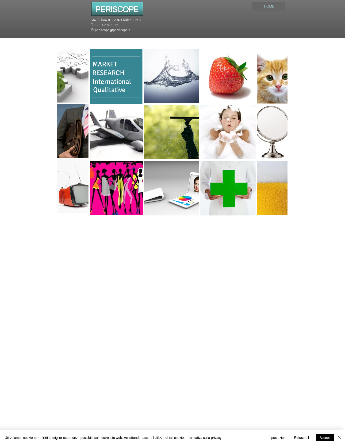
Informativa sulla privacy (204, 437)
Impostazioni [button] (277, 437)
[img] (72, 76)
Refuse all (301, 437)
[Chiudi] (339, 437)
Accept (325, 437)
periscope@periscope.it (112, 30)
